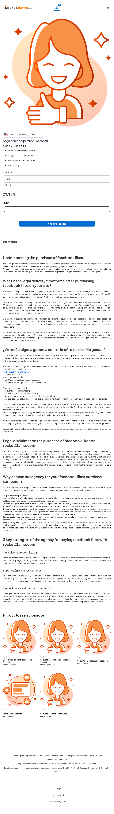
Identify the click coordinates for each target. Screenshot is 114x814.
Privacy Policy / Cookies (59, 802)
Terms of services (59, 795)
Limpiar (7, 185)
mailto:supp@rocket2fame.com (16, 372)
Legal (59, 789)
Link (6, 202)
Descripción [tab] (10, 241)
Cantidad (8, 172)
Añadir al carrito (57, 224)
